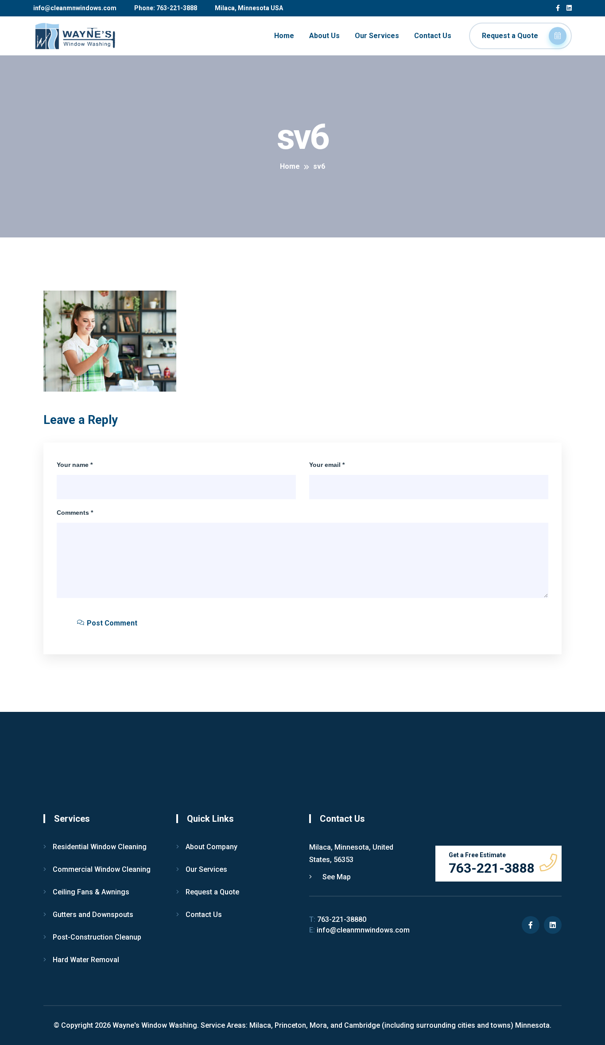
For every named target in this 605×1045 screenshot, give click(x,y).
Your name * (75, 464)
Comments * (75, 512)
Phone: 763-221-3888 (165, 8)
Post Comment (111, 623)
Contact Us (432, 35)
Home (284, 35)
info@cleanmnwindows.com (74, 8)
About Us (324, 35)
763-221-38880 (337, 919)
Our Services (377, 35)
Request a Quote (511, 35)
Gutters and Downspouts (93, 914)
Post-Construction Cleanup (97, 937)
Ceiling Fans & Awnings (91, 892)
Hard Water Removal (86, 960)
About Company (211, 847)
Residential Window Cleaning (100, 847)
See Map (336, 877)
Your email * (327, 464)
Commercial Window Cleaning (102, 869)
